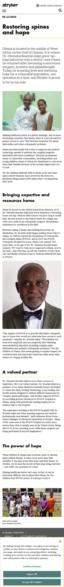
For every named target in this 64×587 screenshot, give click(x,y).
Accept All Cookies (32, 582)
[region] (32, 562)
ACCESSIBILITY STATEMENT (33, 536)
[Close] (60, 541)
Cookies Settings (32, 566)
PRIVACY (9, 536)
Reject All (32, 574)
